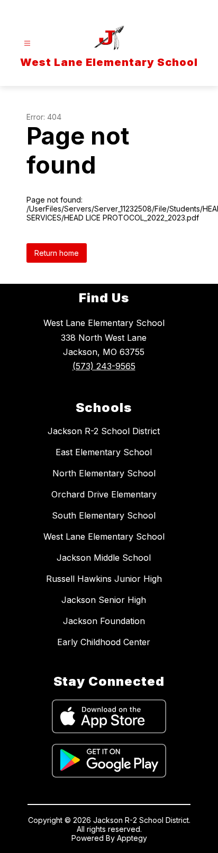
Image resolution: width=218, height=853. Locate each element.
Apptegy (132, 837)
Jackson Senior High (103, 600)
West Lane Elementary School (104, 536)
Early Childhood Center (103, 642)
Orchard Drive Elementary (104, 494)
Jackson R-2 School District (104, 431)
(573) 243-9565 (103, 366)
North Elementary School (104, 473)
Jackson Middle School (104, 557)
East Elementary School (104, 452)
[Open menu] (27, 43)
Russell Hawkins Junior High (104, 578)
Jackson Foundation (104, 621)
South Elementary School (104, 515)
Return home (56, 252)
